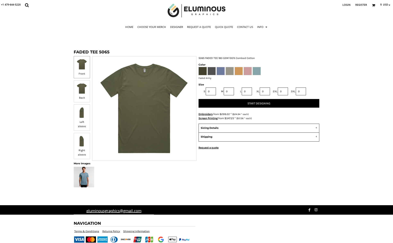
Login (346, 5)
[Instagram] (316, 210)
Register (361, 5)
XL (257, 91)
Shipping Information (136, 231)
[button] (27, 5)
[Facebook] (309, 210)
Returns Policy (111, 231)
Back (82, 97)
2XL (275, 91)
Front (82, 73)
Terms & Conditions (86, 231)
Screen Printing (208, 118)
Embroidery (206, 114)
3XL (293, 91)
